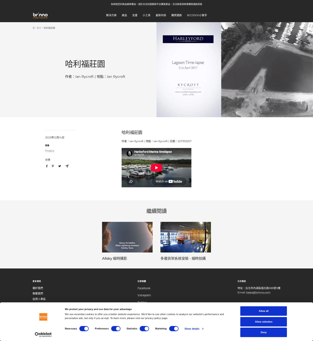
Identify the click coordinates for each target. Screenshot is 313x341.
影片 (39, 27)
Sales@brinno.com (258, 292)
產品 (124, 15)
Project (49, 150)
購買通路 (176, 15)
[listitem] (47, 166)
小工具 (146, 15)
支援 (134, 15)
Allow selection (263, 321)
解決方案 (111, 15)
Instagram (144, 295)
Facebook (144, 288)
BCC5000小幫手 (197, 15)
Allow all (263, 311)
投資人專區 (39, 299)
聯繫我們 (38, 293)
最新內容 (161, 15)
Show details (192, 328)
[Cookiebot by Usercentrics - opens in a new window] (43, 334)
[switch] (115, 328)
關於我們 (38, 288)
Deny (264, 332)
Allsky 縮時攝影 (114, 258)
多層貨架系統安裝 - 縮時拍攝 (183, 258)
